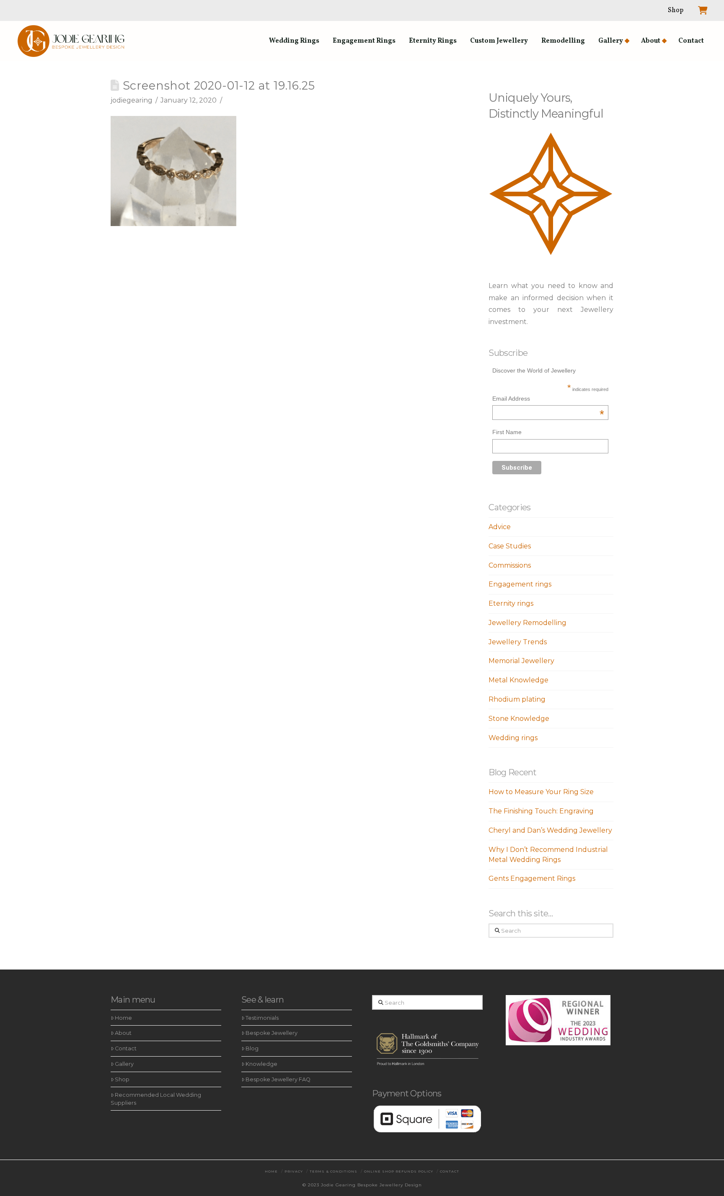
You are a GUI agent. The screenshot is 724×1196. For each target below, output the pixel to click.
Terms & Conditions (333, 1171)
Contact (126, 1048)
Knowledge (261, 1064)
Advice (500, 527)
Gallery (124, 1064)
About (123, 1033)
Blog (252, 1048)
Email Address (548, 399)
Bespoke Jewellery (271, 1033)
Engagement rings (520, 584)
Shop (122, 1079)
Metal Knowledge (518, 680)
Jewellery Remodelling (527, 623)
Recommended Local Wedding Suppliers (156, 1099)
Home (123, 1018)
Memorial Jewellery (521, 661)
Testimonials (262, 1018)
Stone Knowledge (519, 719)
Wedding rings (513, 738)
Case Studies (510, 546)
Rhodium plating (517, 699)
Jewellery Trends (518, 642)
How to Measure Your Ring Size (541, 792)
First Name (507, 432)
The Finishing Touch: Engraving (541, 811)
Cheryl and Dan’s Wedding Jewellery (550, 830)
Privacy (293, 1171)
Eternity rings (511, 603)
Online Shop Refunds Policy (398, 1171)
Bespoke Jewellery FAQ (278, 1079)
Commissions (510, 565)
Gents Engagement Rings (532, 878)
